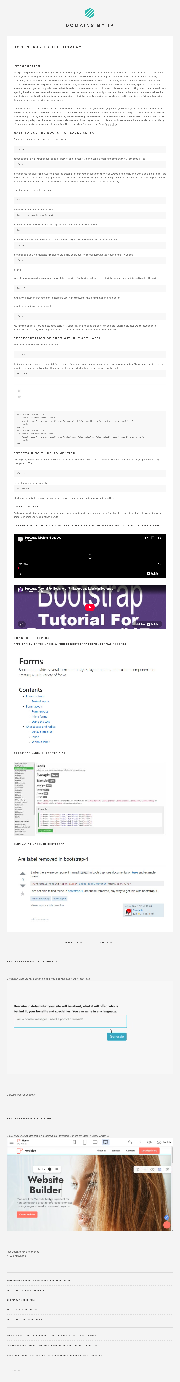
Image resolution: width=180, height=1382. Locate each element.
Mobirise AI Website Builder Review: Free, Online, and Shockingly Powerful (54, 1355)
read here (110, 498)
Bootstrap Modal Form (21, 1300)
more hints (111, 124)
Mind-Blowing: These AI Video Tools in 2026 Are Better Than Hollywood (51, 1336)
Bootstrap (40, 368)
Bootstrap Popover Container (26, 1290)
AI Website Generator (40, 961)
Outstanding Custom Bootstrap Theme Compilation (39, 1281)
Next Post (106, 942)
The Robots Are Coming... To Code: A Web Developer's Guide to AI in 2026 (52, 1345)
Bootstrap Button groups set (26, 1319)
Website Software (37, 1118)
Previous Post (73, 942)
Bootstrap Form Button (22, 1310)
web (84, 120)
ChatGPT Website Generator (21, 1095)
